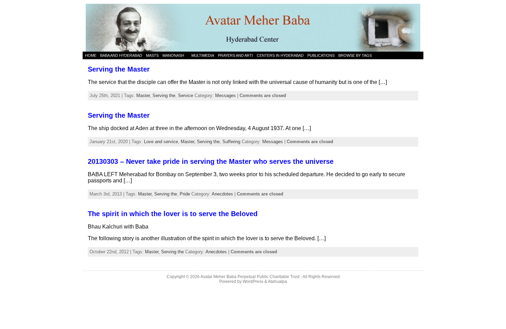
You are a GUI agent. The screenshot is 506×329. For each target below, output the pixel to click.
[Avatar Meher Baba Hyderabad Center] (253, 26)
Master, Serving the (155, 95)
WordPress (253, 281)
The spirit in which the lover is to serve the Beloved (172, 213)
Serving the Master (119, 69)
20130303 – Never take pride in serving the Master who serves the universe (211, 161)
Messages (225, 95)
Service (185, 95)
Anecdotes (222, 194)
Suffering (231, 141)
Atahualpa (277, 281)
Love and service (161, 141)
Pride (185, 194)
